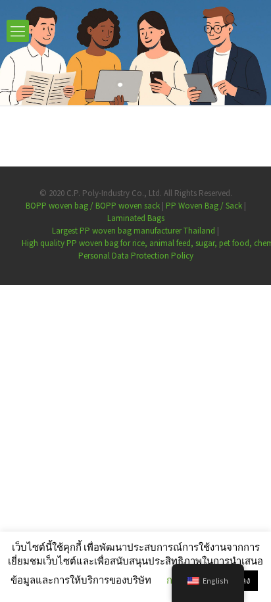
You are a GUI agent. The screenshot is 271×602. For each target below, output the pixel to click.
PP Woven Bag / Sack (204, 205)
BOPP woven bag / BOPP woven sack (93, 205)
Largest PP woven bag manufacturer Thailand (133, 230)
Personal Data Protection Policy (135, 255)
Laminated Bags (135, 218)
